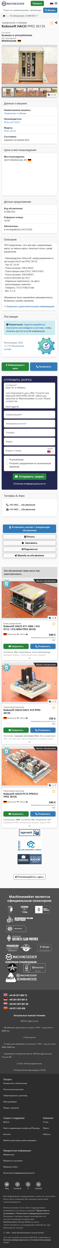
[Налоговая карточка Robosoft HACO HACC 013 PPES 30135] (29, 683)
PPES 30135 (10, 131)
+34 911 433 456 (17, 1008)
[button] (56, 3)
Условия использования (41, 1240)
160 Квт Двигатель (29, 1021)
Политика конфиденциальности (29, 483)
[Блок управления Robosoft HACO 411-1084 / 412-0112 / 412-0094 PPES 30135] (29, 599)
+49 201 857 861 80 (18, 1003)
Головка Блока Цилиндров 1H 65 (30, 1070)
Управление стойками (15, 113)
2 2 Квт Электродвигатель (29, 1063)
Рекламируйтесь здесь (30, 876)
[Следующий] (54, 71)
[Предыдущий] (4, 71)
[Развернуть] (29, 658)
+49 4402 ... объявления (22, 504)
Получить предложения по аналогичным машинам (30, 465)
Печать (30, 536)
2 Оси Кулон (29, 1037)
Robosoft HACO (12, 122)
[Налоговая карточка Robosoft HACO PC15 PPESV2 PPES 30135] (29, 767)
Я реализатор (16, 459)
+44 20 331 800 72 (18, 995)
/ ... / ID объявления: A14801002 (20, 15)
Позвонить (45, 366)
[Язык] (51, 3)
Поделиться (30, 549)
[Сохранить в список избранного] (52, 23)
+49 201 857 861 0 (18, 999)
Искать (51, 10)
